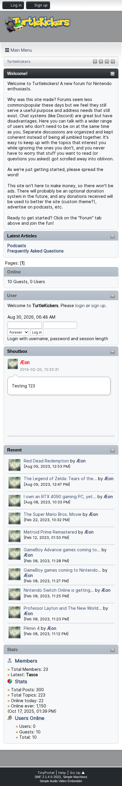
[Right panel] (101, 62)
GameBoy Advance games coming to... (62, 549)
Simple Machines (75, 777)
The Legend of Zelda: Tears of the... (60, 478)
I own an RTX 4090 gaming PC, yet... (60, 496)
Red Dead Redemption (46, 460)
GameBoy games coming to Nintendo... (62, 570)
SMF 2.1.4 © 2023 (48, 777)
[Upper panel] (107, 62)
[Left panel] (95, 62)
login (80, 305)
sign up (98, 305)
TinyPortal (46, 773)
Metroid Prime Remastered (50, 531)
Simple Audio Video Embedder (61, 781)
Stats (12, 649)
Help (62, 773)
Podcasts (16, 245)
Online (14, 271)
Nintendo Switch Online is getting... (59, 590)
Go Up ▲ (77, 773)
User (12, 295)
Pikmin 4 (32, 628)
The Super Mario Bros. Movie (52, 514)
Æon (25, 362)
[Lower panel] (112, 62)
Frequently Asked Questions (35, 250)
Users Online (29, 718)
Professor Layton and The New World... (63, 608)
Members (26, 661)
